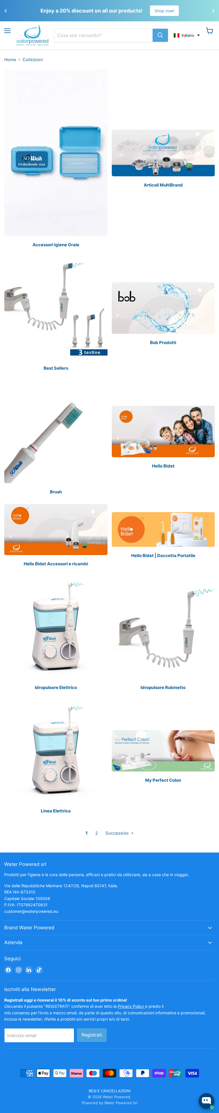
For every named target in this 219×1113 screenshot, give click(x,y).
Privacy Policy (131, 1006)
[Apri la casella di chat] (206, 1101)
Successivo (118, 833)
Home (10, 59)
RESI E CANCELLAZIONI (109, 1091)
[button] (186, 35)
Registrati (92, 1035)
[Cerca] (160, 35)
